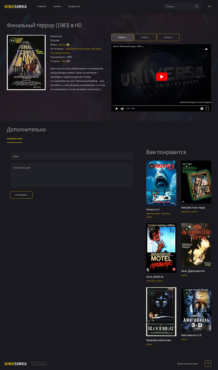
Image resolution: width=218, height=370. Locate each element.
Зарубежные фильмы (77, 48)
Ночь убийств (154, 276)
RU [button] (209, 6)
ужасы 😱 (64, 44)
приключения (153, 213)
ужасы (149, 216)
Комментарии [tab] (14, 138)
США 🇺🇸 (65, 61)
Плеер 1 (122, 37)
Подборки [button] (74, 6)
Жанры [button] (57, 6)
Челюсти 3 (152, 209)
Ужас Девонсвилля (193, 271)
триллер (165, 213)
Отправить (21, 194)
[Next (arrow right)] (212, 185)
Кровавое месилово (158, 340)
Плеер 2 (145, 37)
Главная (41, 6)
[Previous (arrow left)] (5, 185)
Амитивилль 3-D (191, 335)
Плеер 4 (168, 37)
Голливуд (55, 52)
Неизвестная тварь (193, 207)
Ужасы (66, 52)
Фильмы (96, 48)
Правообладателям (187, 363)
